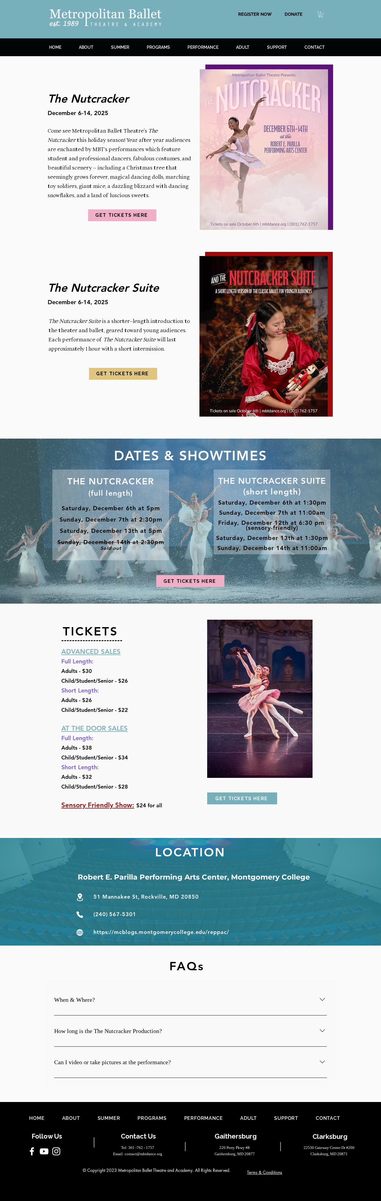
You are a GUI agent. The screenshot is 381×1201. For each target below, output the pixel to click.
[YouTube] (44, 1151)
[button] (293, 14)
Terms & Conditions (264, 1172)
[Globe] (80, 932)
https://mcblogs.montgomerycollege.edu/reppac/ (161, 932)
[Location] (80, 897)
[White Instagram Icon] (56, 1151)
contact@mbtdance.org (143, 1154)
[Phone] (79, 914)
